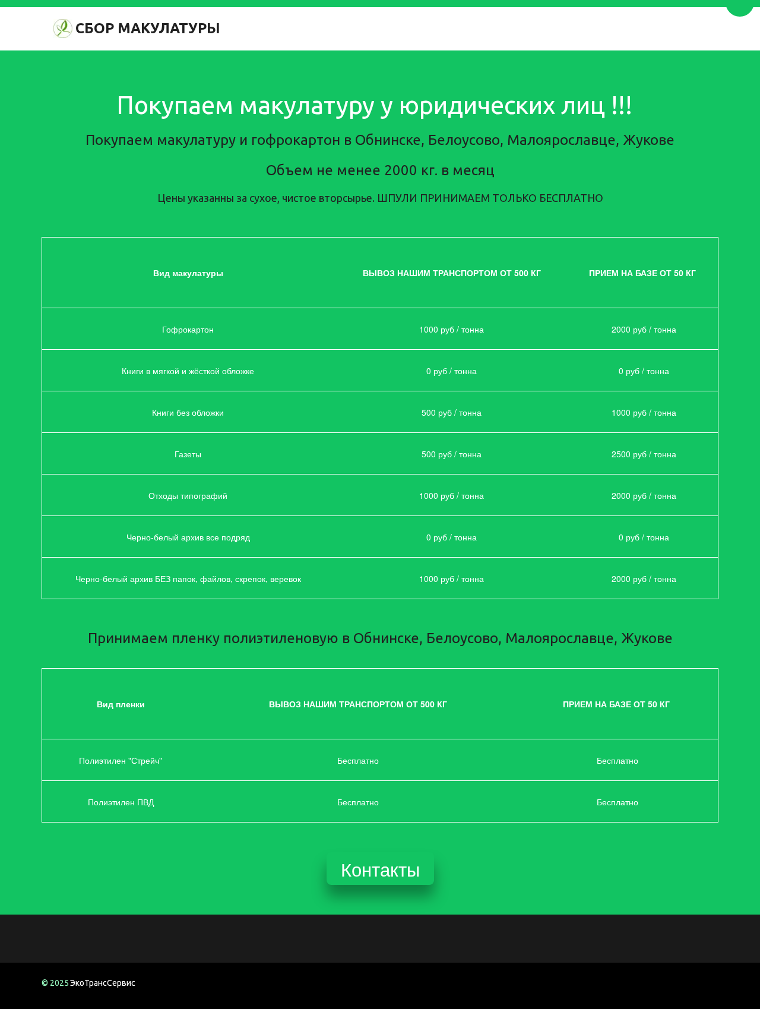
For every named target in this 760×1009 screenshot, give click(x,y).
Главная (498, 28)
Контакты (625, 28)
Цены (559, 28)
